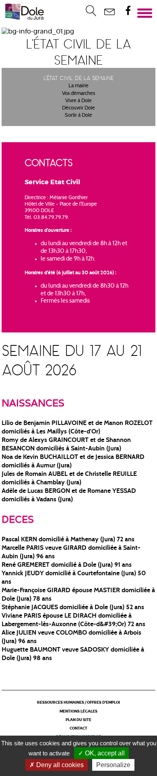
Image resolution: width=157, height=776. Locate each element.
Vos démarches (78, 94)
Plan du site (78, 720)
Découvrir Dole (78, 108)
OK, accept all (104, 753)
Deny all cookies (59, 764)
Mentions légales (78, 711)
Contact (78, 728)
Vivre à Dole (78, 101)
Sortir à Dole (78, 115)
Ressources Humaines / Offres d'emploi (78, 702)
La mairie (78, 86)
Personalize (113, 764)
